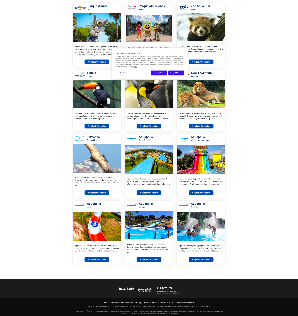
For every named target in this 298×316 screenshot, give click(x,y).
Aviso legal (138, 303)
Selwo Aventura (201, 74)
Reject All (159, 73)
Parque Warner (97, 7)
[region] (150, 63)
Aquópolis (146, 138)
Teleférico (93, 138)
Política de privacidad (151, 303)
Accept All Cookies (176, 73)
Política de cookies (167, 303)
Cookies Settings (123, 73)
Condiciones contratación (185, 303)
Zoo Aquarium (200, 7)
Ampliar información (97, 62)
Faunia (91, 74)
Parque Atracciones (152, 7)
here (135, 66)
